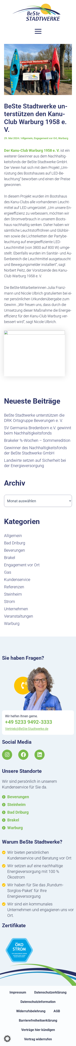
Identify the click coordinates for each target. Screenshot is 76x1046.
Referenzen (14, 586)
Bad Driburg (14, 542)
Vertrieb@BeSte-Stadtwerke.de (26, 729)
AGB (57, 1011)
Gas (7, 572)
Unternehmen (16, 608)
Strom (9, 601)
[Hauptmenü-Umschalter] (38, 31)
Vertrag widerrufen (38, 1039)
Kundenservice (17, 579)
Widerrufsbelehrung (30, 1011)
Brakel (9, 557)
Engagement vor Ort (45, 138)
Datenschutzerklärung (50, 992)
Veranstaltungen (18, 616)
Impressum (18, 992)
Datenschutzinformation (38, 1002)
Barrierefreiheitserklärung (38, 1020)
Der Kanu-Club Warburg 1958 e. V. (32, 150)
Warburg (63, 138)
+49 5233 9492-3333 (28, 722)
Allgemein (27, 138)
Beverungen (14, 550)
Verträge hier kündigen (38, 1030)
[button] (7, 1038)
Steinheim (13, 594)
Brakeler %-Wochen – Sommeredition (37, 440)
